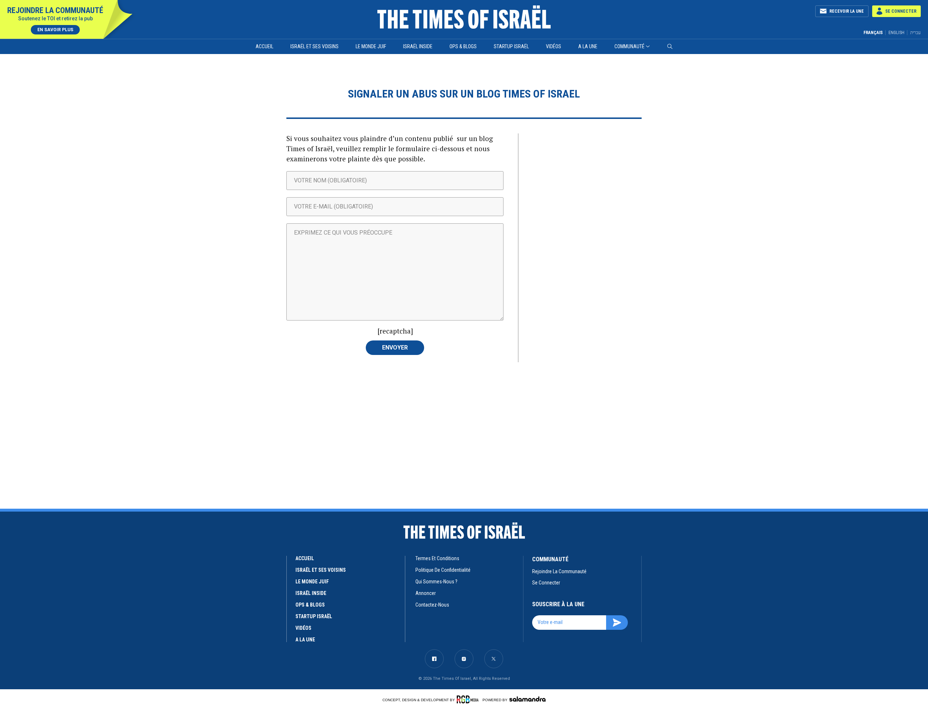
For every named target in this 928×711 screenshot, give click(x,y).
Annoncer (425, 593)
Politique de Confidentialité (443, 570)
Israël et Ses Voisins (314, 46)
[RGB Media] (469, 699)
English (896, 32)
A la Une (587, 46)
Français (873, 32)
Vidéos (553, 46)
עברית (915, 32)
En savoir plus (55, 29)
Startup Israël (511, 46)
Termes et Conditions (437, 558)
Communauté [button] (629, 46)
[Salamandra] (527, 699)
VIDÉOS (303, 628)
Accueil (264, 46)
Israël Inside (417, 46)
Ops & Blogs (463, 46)
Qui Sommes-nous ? (436, 581)
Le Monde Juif (371, 46)
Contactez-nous (432, 605)
